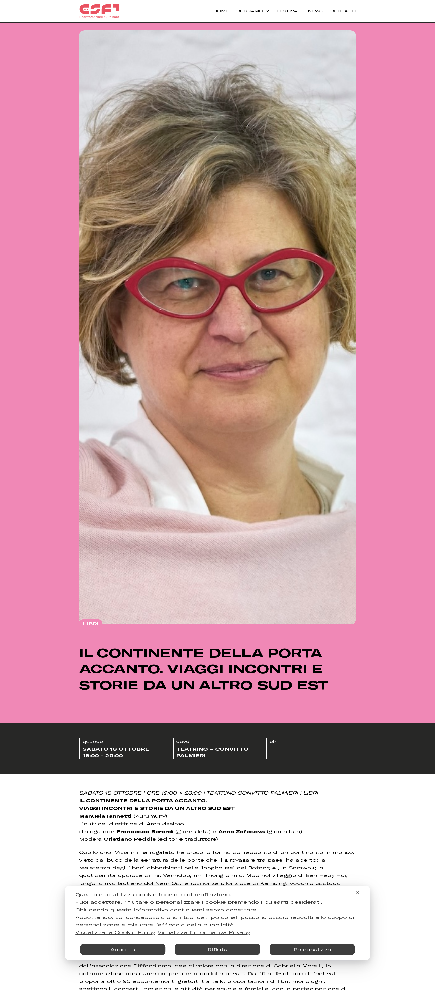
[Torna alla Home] (99, 11)
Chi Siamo (249, 11)
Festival (288, 11)
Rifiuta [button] (218, 949)
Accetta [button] (122, 949)
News (315, 11)
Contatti (343, 11)
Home (221, 11)
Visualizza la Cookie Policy (115, 932)
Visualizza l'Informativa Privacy (204, 932)
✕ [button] (358, 892)
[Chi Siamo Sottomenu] (267, 11)
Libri (91, 623)
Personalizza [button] (312, 949)
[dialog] (217, 923)
